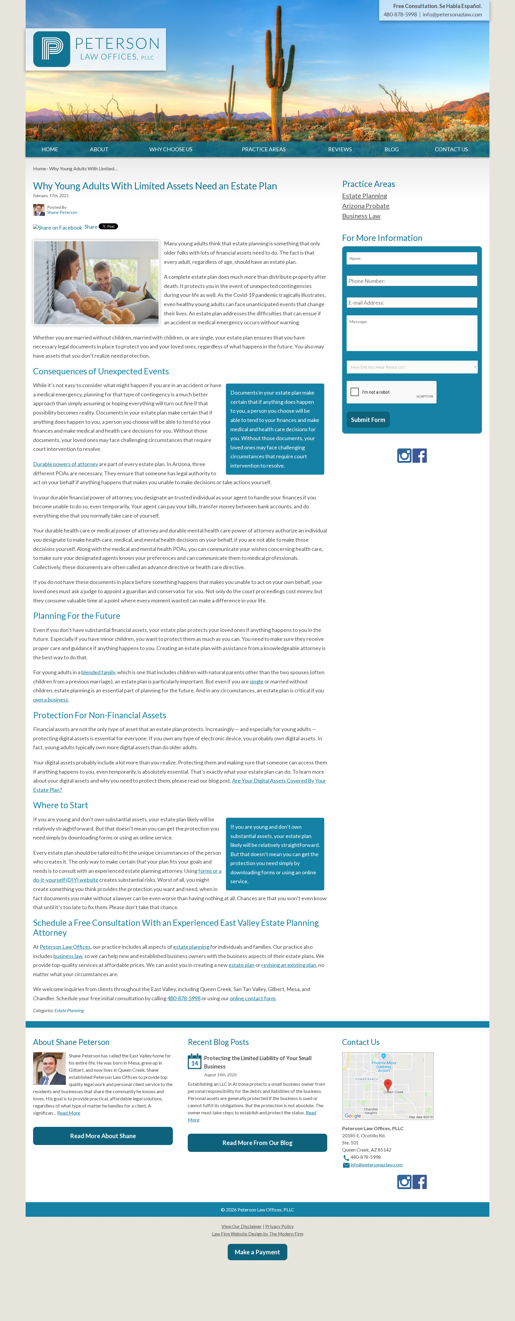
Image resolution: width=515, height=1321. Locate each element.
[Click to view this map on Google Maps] (388, 1118)
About (99, 149)
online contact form (252, 998)
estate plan (242, 965)
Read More (68, 1113)
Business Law (361, 216)
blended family (98, 672)
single (256, 681)
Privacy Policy (279, 1226)
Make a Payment (257, 1251)
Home (49, 149)
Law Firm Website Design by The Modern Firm (257, 1233)
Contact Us (451, 149)
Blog (391, 149)
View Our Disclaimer (241, 1226)
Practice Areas (264, 149)
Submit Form (368, 419)
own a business (50, 699)
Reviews (340, 149)
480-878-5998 (400, 14)
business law (67, 956)
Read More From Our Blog (257, 1142)
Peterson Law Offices (65, 946)
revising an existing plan (288, 965)
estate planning (191, 946)
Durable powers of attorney (65, 464)
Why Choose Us (170, 149)
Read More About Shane (103, 1135)
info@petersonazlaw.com (452, 14)
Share (90, 226)
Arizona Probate (366, 206)
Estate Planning (69, 1010)
